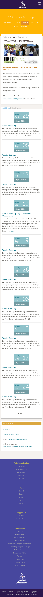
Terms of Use (12, 592)
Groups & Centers (19, 537)
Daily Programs (16, 108)
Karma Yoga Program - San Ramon (19, 544)
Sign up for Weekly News (11, 434)
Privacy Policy (23, 592)
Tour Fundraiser (21, 519)
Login (4, 592)
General (21, 491)
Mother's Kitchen (19, 550)
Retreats (19, 556)
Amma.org (21, 466)
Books (21, 494)
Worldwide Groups (19, 562)
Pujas (21, 503)
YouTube (21, 478)
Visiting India (20, 559)
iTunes (21, 500)
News (16, 27)
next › (25, 414)
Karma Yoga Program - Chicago (20, 547)
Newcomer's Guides (19, 553)
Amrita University (21, 469)
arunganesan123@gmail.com (13, 99)
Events (25, 23)
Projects (35, 23)
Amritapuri (21, 475)
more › (13, 231)
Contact (25, 27)
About (17, 23)
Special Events (6, 108)
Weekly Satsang (9, 126)
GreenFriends (19, 534)
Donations (6, 429)
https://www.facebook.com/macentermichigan (17, 446)
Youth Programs (20, 565)
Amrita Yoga (21, 472)
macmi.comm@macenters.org (17, 439)
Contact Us (19, 531)
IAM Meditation (19, 540)
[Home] (22, 4)
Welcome (8, 23)
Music (21, 497)
